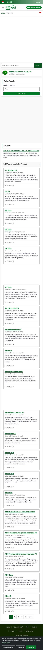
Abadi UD (8, 493)
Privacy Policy (6, 642)
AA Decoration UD (12, 308)
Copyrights (29, 631)
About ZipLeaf (18, 627)
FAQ (27, 627)
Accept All (31, 647)
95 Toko (8, 287)
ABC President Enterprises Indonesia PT (21, 533)
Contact (34, 627)
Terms (12, 631)
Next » (30, 617)
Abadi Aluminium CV (13, 329)
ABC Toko (9, 575)
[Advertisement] (21, 38)
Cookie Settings (8, 647)
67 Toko (8, 229)
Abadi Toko (9, 453)
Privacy (20, 631)
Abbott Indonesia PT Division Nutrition (20, 512)
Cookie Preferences (21, 635)
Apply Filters (21, 93)
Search (38, 65)
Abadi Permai (10, 434)
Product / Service (8, 85)
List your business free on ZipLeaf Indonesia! (21, 151)
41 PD (7, 191)
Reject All (21, 647)
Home (3, 13)
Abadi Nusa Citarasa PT (14, 412)
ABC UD (8, 596)
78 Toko (8, 248)
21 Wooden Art (11, 170)
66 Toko (8, 211)
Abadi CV (8, 351)
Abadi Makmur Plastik (14, 372)
